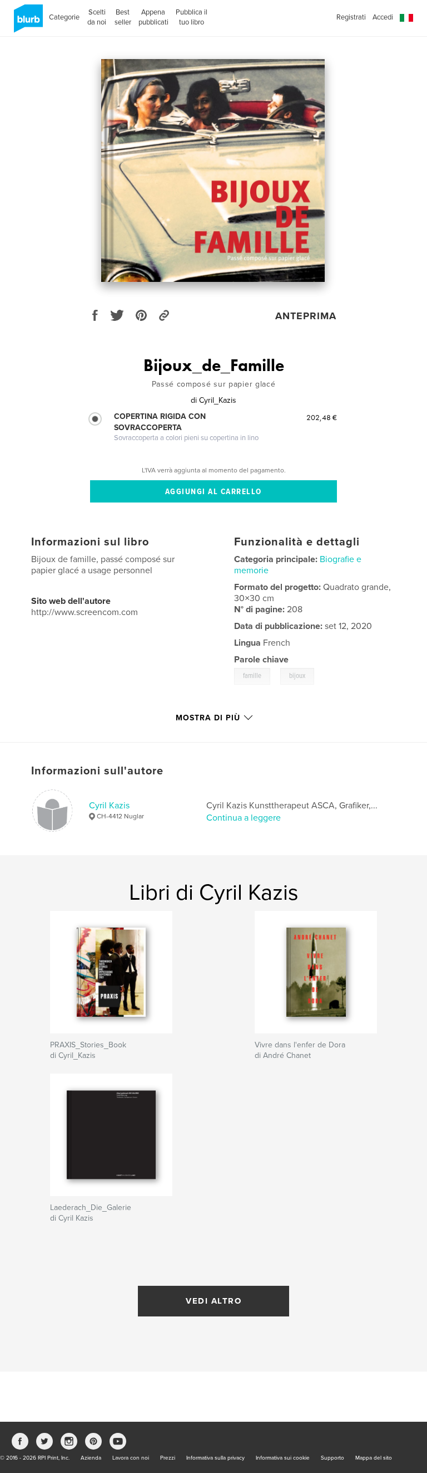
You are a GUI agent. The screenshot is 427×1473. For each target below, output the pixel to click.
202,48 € (321, 417)
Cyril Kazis (109, 805)
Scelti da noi (96, 17)
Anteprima (305, 316)
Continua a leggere (243, 817)
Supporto (332, 1458)
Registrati (351, 17)
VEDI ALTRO (213, 1301)
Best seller (123, 17)
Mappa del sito (373, 1458)
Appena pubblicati (153, 17)
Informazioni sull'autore (97, 771)
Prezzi (167, 1458)
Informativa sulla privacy (215, 1458)
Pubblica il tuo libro (191, 17)
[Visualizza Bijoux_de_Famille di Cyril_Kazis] (213, 170)
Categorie (64, 17)
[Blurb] (26, 22)
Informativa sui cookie (283, 1458)
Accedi (383, 17)
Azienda (91, 1458)
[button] (406, 18)
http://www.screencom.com (84, 612)
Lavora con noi (130, 1458)
